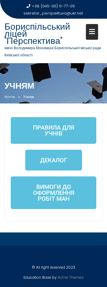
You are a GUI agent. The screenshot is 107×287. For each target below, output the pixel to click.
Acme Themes (71, 277)
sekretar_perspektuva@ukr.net (53, 13)
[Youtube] (59, 256)
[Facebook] (38, 256)
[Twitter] (48, 256)
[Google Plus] (69, 256)
